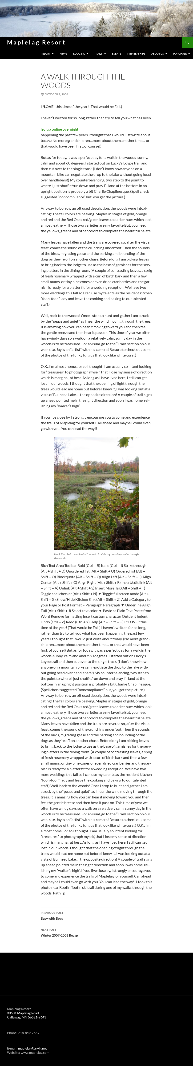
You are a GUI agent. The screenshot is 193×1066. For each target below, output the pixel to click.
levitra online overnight (59, 129)
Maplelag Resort (36, 42)
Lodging (79, 53)
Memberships (136, 53)
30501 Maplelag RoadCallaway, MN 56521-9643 (26, 1015)
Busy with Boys (52, 915)
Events (116, 53)
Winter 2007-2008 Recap (59, 932)
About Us (157, 53)
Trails (98, 53)
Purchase (180, 53)
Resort (45, 53)
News (63, 53)
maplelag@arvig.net (32, 1048)
